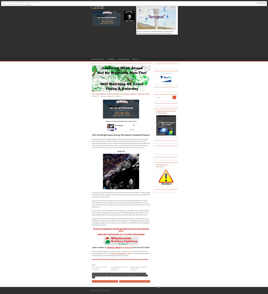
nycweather (104, 275)
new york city (118, 96)
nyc (99, 275)
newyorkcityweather (141, 273)
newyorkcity (132, 273)
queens (109, 275)
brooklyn (98, 273)
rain (113, 275)
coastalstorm (104, 273)
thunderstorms (125, 275)
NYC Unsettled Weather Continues (119, 267)
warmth (135, 275)
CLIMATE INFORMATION (123, 59)
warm (131, 275)
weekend (145, 275)
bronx (93, 273)
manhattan (122, 273)
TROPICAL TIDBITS (114, 247)
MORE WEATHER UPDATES (97, 59)
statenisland (118, 275)
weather (140, 275)
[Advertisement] (134, 45)
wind (93, 277)
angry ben (112, 96)
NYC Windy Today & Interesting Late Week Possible (105, 282)
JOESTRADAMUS (111, 59)
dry (113, 273)
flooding (117, 273)
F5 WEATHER (127, 247)
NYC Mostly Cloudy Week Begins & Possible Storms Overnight (134, 282)
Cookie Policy (28, 4)
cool (110, 273)
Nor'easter (94, 275)
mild (127, 273)
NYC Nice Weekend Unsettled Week (138, 267)
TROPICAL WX (135, 59)
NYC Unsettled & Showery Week (99, 267)
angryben (104, 96)
